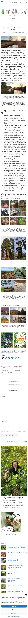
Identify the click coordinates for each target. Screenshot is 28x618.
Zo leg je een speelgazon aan (14, 572)
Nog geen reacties (14, 381)
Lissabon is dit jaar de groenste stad (16, 441)
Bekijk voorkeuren (14, 613)
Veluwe (17, 384)
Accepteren (14, 606)
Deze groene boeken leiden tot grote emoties (6, 373)
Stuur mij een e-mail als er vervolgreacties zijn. (14, 427)
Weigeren (14, 609)
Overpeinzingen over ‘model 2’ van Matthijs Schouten (5, 366)
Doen (14, 19)
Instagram (8, 504)
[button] (26, 595)
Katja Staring (21, 32)
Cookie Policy (10, 616)
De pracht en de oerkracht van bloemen (17, 552)
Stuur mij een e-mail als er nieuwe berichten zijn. (13, 432)
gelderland (11, 384)
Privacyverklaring (16, 616)
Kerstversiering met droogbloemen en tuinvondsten (11, 440)
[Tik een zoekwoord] (27, 2)
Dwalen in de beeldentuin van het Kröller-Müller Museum (19, 366)
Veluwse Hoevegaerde (8, 96)
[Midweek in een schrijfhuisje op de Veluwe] (13, 42)
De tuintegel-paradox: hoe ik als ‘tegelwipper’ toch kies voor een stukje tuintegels (16, 593)
